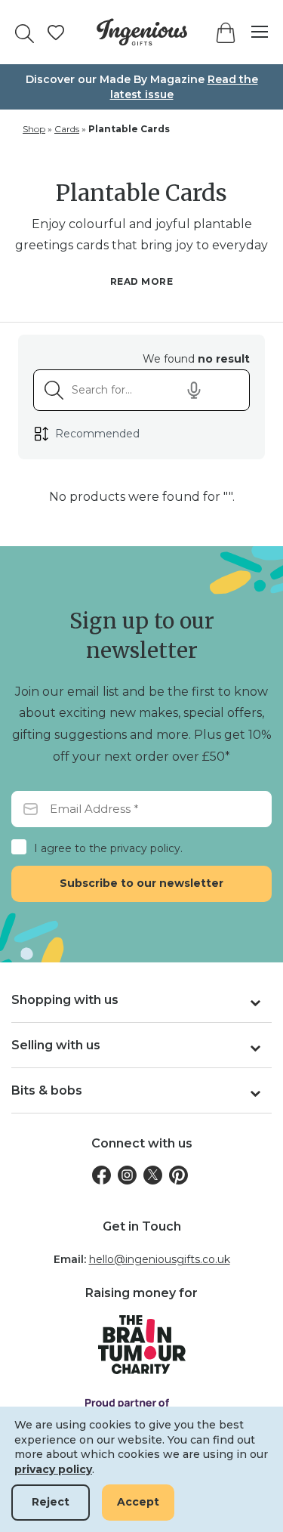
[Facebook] (101, 1175)
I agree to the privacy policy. (108, 848)
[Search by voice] (194, 390)
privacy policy (53, 1469)
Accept (138, 1502)
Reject (50, 1502)
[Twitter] (152, 1175)
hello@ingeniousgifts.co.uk (159, 1259)
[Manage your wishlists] (55, 32)
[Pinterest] (178, 1175)
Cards (66, 128)
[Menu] (252, 32)
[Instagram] (127, 1175)
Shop (34, 128)
